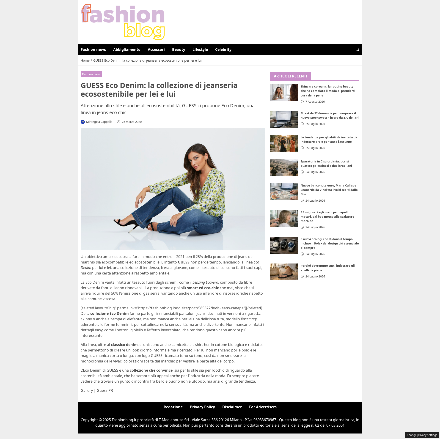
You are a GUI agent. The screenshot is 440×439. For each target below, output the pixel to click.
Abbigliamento (126, 49)
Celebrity (223, 49)
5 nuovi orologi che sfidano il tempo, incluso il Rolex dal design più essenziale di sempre (330, 243)
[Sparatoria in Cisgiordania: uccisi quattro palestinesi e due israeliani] (284, 167)
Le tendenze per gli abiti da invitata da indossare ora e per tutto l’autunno (329, 139)
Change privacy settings (422, 435)
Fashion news (93, 49)
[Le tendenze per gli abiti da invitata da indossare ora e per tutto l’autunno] (284, 143)
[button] (357, 49)
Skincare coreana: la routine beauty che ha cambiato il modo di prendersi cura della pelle (328, 91)
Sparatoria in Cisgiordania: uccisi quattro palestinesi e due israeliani (326, 163)
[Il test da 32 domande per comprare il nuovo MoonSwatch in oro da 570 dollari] (284, 119)
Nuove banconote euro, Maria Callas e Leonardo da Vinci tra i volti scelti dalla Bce (329, 189)
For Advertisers (263, 406)
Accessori (156, 49)
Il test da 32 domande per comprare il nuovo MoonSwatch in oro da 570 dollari (330, 115)
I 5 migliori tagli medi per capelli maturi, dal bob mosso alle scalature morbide (327, 216)
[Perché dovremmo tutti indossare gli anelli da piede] (284, 272)
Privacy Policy (202, 406)
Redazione (173, 406)
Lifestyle (200, 49)
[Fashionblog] (123, 21)
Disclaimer (232, 406)
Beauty (178, 49)
